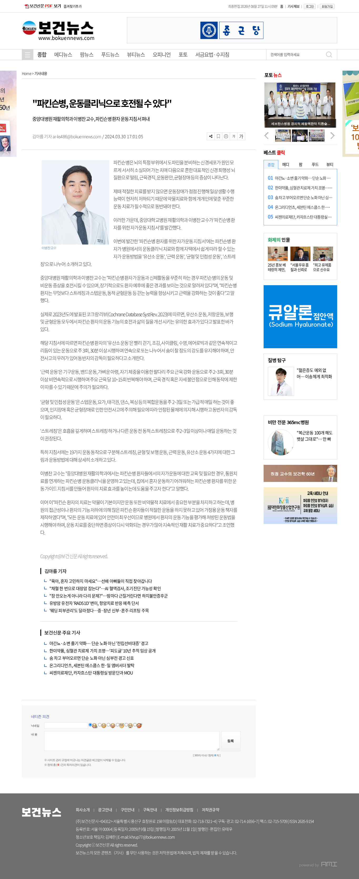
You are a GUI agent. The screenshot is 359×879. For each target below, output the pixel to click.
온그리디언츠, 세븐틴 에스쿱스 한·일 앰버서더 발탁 (91, 665)
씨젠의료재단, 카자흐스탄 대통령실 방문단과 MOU (91, 672)
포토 (182, 54)
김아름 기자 (42, 136)
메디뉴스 (63, 54)
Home (26, 73)
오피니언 (162, 54)
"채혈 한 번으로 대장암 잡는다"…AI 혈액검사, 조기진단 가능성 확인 (105, 588)
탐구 (277, 360)
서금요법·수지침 (212, 54)
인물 (279, 239)
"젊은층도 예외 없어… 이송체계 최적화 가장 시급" (314, 376)
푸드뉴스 (110, 54)
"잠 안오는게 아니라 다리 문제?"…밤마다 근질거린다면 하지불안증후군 (108, 595)
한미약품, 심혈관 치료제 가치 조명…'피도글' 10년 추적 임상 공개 (102, 650)
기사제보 (293, 6)
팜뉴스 (86, 54)
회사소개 (83, 810)
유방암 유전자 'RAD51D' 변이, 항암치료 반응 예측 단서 (94, 603)
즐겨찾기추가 (72, 6)
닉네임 (35, 725)
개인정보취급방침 (179, 810)
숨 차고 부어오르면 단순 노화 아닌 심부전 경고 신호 (91, 658)
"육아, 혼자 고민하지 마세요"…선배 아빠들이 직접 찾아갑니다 (100, 581)
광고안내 (105, 810)
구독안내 (150, 810)
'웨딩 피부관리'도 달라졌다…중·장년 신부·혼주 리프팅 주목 (99, 610)
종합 (41, 54)
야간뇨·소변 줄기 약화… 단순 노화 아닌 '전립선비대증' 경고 (98, 643)
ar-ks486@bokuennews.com (77, 136)
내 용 (34, 734)
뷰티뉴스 (136, 54)
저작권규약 (210, 810)
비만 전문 (288, 422)
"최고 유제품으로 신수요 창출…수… (322, 269)
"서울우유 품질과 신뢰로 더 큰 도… (299, 269)
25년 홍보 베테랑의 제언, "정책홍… (277, 269)
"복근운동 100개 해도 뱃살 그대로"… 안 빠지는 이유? (315, 438)
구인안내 (128, 810)
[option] (232, 30)
